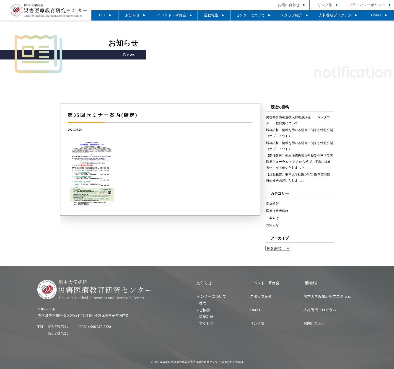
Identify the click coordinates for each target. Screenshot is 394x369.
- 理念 (201, 303)
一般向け (272, 218)
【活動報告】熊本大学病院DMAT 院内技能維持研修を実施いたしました (298, 177)
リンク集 (325, 5)
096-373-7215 (58, 333)
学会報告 (272, 204)
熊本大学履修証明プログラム (327, 296)
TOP (102, 15)
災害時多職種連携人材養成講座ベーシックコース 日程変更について (299, 120)
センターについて (250, 15)
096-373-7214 (58, 327)
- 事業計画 (205, 317)
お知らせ (132, 15)
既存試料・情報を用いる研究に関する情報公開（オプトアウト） (299, 133)
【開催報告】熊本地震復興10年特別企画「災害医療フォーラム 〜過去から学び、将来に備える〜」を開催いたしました (299, 161)
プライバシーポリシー (367, 5)
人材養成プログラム (335, 15)
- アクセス (205, 323)
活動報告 (211, 15)
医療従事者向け (277, 211)
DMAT (376, 15)
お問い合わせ (289, 5)
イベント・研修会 (171, 15)
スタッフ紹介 (291, 15)
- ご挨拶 (203, 310)
